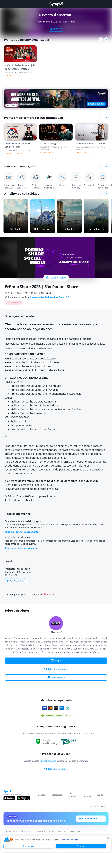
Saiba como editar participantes (21, 548)
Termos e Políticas (11, 831)
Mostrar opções (99, 806)
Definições (28, 846)
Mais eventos (58, 677)
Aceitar (81, 846)
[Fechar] (108, 838)
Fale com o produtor (58, 669)
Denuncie (49, 594)
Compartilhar (58, 277)
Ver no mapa (16, 580)
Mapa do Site (75, 831)
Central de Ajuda (48, 760)
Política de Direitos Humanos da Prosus (51, 831)
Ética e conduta (27, 831)
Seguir (58, 660)
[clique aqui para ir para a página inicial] (56, 4)
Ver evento (56, 29)
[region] (56, 843)
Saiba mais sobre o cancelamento (21, 531)
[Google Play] (23, 798)
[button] (8, 839)
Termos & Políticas (69, 839)
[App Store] (9, 798)
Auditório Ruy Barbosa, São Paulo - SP (49, 297)
